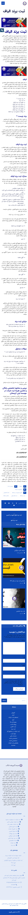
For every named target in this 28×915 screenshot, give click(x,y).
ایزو (13, 720)
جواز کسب (13, 734)
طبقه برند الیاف (6, 495)
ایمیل (23, 665)
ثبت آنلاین (13, 727)
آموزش (13, 713)
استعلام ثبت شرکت (13, 717)
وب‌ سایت (22, 673)
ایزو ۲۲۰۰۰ (13, 863)
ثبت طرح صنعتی (13, 827)
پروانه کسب (13, 724)
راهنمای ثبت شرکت (18, 489)
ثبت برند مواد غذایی (13, 838)
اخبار (13, 715)
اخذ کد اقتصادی (6, 492)
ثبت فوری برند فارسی (21, 141)
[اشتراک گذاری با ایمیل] (14, 505)
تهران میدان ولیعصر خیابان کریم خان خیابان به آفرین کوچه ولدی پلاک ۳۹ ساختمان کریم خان (14, 878)
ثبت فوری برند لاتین (21, 318)
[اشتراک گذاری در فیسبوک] (16, 503)
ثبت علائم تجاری (14, 495)
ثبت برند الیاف (22, 495)
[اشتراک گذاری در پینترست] (9, 503)
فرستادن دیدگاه (19, 689)
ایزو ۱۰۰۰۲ (13, 865)
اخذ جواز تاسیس (13, 831)
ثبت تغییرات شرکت (13, 829)
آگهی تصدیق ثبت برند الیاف (17, 492)
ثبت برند (21, 583)
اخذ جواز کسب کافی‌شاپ (13, 858)
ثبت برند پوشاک (13, 834)
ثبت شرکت (13, 843)
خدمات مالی (13, 736)
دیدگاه (23, 640)
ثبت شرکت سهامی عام (13, 824)
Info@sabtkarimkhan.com (13, 882)
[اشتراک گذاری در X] (13, 503)
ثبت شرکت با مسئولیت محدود (13, 820)
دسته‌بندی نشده (20, 553)
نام (24, 657)
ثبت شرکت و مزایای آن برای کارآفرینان (13, 860)
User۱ (21, 486)
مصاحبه (13, 745)
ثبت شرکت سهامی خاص (13, 822)
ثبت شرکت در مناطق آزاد (13, 731)
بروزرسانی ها (13, 722)
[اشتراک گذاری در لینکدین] (5, 503)
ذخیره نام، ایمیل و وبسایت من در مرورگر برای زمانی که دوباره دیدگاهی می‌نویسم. (13, 683)
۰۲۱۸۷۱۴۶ (13, 885)
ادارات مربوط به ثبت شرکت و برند (13, 855)
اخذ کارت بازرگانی (13, 836)
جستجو (4, 700)
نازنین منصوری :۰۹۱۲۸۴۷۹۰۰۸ (13, 887)
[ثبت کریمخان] (25, 3)
